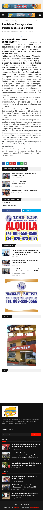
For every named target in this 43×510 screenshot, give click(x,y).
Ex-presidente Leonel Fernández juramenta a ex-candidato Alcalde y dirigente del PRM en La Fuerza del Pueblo (26, 271)
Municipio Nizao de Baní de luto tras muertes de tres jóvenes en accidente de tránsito (25, 445)
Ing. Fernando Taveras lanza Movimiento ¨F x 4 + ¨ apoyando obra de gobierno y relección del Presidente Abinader (26, 252)
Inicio (3, 21)
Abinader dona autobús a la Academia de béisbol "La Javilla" (24, 477)
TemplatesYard (17, 507)
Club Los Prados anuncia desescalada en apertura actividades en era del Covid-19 (24, 494)
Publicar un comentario (9, 206)
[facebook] (11, 210)
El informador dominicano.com (13, 32)
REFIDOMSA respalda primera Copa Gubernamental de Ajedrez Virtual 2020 (23, 486)
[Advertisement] (15, 387)
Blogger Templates (34, 507)
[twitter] (31, 210)
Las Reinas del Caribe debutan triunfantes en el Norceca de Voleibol (26, 261)
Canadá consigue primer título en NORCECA (24, 190)
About (20, 504)
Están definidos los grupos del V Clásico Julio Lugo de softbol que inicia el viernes (26, 464)
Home (15, 504)
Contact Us (26, 504)
